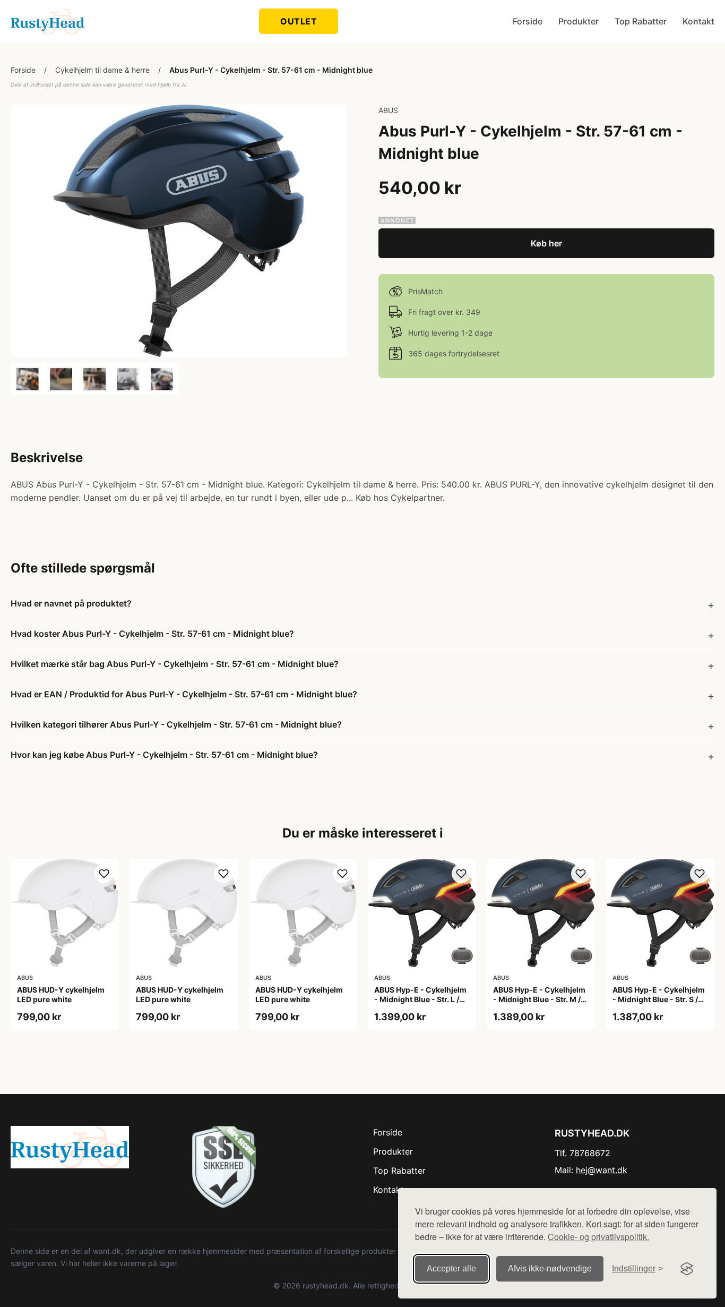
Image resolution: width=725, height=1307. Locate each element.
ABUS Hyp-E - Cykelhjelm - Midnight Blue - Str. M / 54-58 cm (539, 999)
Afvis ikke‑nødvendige (550, 1268)
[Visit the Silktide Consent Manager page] (687, 1269)
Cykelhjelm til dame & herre (102, 69)
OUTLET (298, 21)
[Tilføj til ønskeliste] (104, 873)
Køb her (546, 243)
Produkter (578, 21)
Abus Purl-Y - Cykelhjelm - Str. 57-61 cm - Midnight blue (271, 69)
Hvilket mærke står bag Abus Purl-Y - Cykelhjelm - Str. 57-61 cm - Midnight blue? (175, 664)
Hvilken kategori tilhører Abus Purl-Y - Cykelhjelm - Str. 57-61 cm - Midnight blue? (176, 724)
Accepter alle (451, 1268)
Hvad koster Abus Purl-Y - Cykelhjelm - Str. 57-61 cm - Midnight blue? (152, 633)
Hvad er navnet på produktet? (71, 603)
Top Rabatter (641, 21)
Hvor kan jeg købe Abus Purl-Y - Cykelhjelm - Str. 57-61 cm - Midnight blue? (164, 754)
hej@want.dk (601, 1170)
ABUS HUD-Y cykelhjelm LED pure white (61, 994)
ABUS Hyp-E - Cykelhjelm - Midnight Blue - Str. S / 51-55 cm (658, 999)
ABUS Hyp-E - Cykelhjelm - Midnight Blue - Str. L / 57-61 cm (420, 999)
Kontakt (698, 21)
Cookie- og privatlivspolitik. (598, 1237)
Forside (527, 21)
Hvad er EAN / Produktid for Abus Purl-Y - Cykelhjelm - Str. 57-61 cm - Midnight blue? (184, 694)
